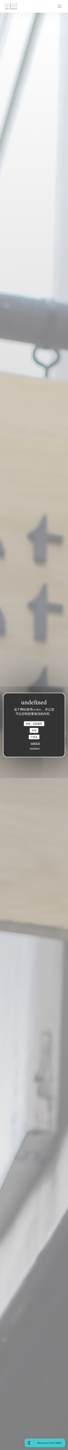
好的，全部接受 (34, 723)
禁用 (34, 730)
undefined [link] (35, 748)
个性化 (34, 736)
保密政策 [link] (35, 743)
